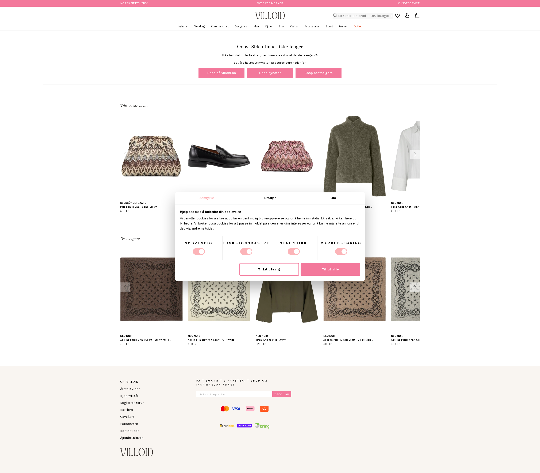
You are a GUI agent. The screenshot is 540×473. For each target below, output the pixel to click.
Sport (329, 26)
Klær (256, 26)
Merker (343, 26)
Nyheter (183, 26)
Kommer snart (220, 26)
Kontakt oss (129, 431)
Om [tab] (333, 198)
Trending (199, 26)
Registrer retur (132, 403)
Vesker (294, 26)
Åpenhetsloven (131, 438)
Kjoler (269, 26)
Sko (281, 26)
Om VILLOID (129, 382)
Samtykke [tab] (207, 198)
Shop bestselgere (319, 73)
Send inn (281, 394)
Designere (241, 26)
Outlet (358, 26)
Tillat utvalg (269, 269)
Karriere (126, 410)
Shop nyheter (270, 73)
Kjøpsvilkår (129, 396)
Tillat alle (330, 269)
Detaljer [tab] (270, 198)
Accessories (312, 26)
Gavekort (127, 417)
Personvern (129, 424)
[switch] (246, 251)
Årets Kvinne (130, 389)
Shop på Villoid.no (221, 73)
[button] (125, 154)
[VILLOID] (270, 15)
